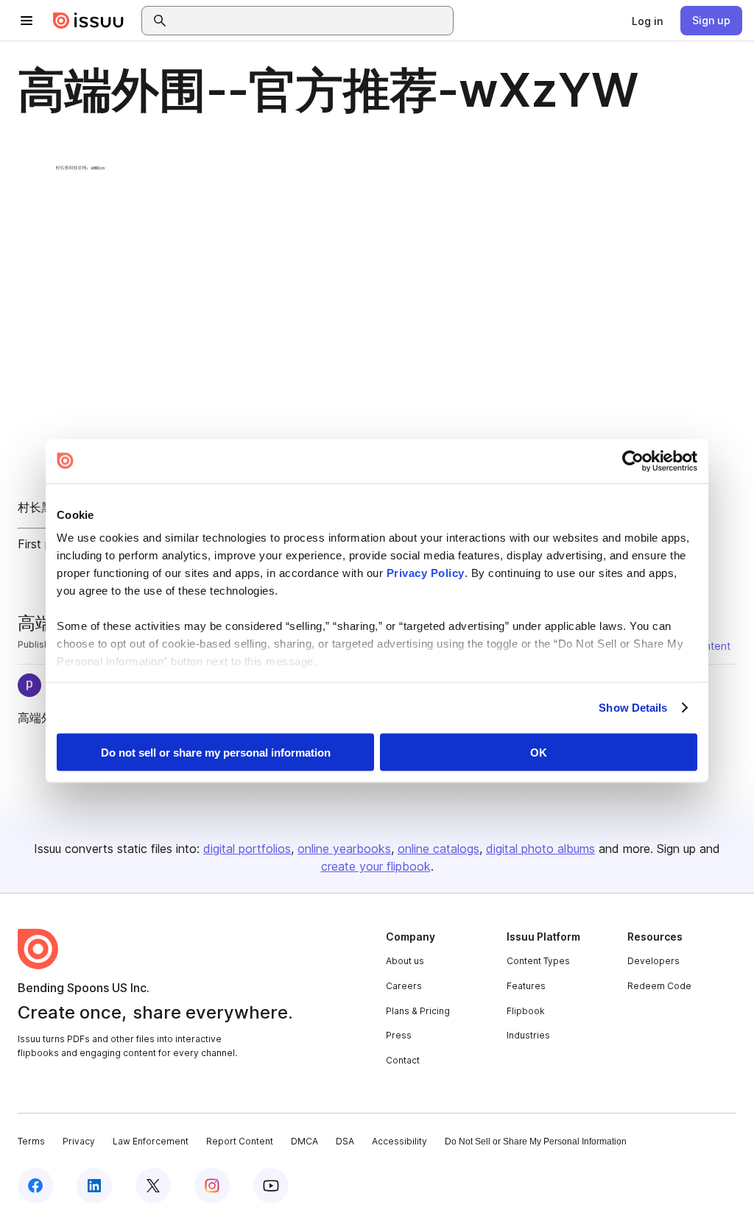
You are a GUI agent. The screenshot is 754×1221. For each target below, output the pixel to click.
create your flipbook (376, 866)
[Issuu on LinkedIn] (94, 1185)
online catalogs (438, 848)
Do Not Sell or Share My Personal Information (536, 1141)
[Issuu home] (88, 21)
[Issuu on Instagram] (212, 1185)
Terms (31, 1141)
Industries (528, 1035)
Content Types (538, 960)
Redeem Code (659, 985)
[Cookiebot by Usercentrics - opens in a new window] (632, 461)
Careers (404, 985)
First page (44, 544)
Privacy (79, 1141)
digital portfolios (247, 848)
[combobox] (311, 21)
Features (526, 985)
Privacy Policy (426, 573)
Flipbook (526, 1010)
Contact (403, 1060)
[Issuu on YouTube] (271, 1185)
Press (399, 1035)
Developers (653, 960)
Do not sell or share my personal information (216, 752)
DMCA (304, 1141)
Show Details (633, 707)
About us (405, 960)
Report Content (239, 1141)
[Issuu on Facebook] (35, 1185)
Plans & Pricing (418, 1010)
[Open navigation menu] (26, 20)
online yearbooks (344, 848)
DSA (345, 1141)
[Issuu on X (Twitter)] (153, 1185)
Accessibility (399, 1141)
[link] (647, 20)
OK (538, 752)
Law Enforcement (150, 1141)
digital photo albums (540, 848)
